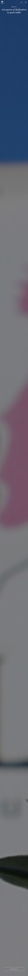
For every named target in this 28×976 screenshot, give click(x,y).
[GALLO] (2, 2)
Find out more (14, 969)
